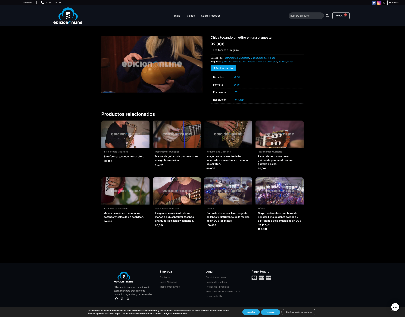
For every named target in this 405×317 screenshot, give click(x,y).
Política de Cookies (216, 281)
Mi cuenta (394, 2)
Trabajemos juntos (170, 286)
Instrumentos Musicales (236, 57)
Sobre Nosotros (211, 15)
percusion (272, 61)
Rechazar (270, 312)
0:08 (237, 77)
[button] (395, 307)
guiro (224, 61)
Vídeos (271, 57)
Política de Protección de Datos (223, 291)
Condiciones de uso (216, 277)
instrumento (235, 61)
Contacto (165, 277)
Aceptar (251, 312)
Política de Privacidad (217, 286)
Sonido (263, 57)
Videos (191, 15)
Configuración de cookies (299, 312)
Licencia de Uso (214, 296)
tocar (290, 61)
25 (235, 92)
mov (237, 84)
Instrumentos (250, 61)
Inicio (177, 15)
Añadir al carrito (223, 68)
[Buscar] (327, 15)
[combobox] (306, 15)
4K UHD (239, 99)
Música (254, 57)
